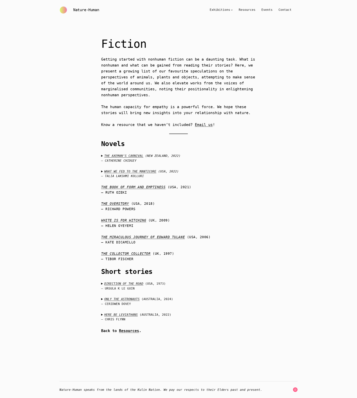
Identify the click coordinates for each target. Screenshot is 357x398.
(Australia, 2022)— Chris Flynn (136, 317)
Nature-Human (86, 10)
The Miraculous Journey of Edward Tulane (143, 237)
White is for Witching (123, 220)
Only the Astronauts (122, 299)
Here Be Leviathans (121, 314)
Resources (129, 331)
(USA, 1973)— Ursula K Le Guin (133, 286)
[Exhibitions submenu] (232, 10)
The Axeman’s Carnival (123, 156)
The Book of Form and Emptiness (133, 187)
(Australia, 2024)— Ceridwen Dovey (137, 301)
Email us (204, 124)
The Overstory (115, 204)
